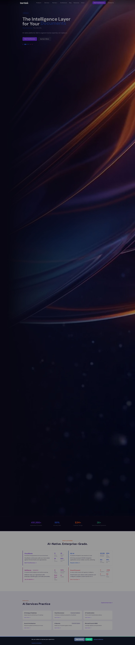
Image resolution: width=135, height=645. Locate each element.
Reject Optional (79, 639)
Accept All (89, 639)
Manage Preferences (98, 639)
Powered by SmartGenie (36, 643)
